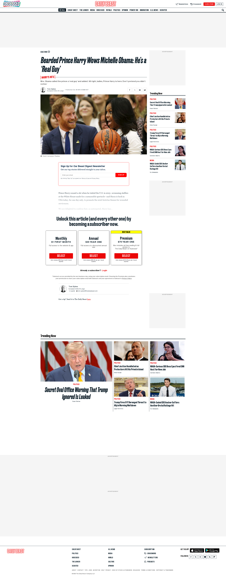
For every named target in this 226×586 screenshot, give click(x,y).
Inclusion (136, 570)
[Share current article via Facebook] (130, 90)
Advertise (96, 570)
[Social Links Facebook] (191, 557)
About (74, 570)
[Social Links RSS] (210, 557)
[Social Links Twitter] (196, 557)
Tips (86, 570)
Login (104, 270)
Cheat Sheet (73, 10)
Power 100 (134, 10)
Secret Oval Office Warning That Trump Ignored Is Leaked (76, 393)
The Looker (84, 10)
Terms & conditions (148, 570)
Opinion (125, 10)
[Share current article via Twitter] (135, 90)
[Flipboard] (214, 557)
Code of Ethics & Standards (122, 570)
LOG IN (219, 4)
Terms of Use (85, 178)
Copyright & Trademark (164, 570)
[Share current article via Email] (140, 90)
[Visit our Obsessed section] (19, 4)
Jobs (90, 570)
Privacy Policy (96, 178)
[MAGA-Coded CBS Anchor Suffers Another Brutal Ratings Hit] (180, 170)
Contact (80, 570)
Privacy (108, 570)
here (89, 299)
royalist (72, 291)
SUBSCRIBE (209, 4)
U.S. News (154, 10)
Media (92, 10)
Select (61, 255)
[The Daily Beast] (106, 4)
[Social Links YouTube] (205, 557)
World (110, 558)
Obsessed (100, 10)
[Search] (223, 10)
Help (103, 570)
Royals (109, 10)
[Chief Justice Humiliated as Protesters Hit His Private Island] (180, 122)
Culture (111, 562)
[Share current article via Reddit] (145, 90)
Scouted (163, 10)
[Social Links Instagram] (200, 557)
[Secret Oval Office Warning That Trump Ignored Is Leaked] (180, 108)
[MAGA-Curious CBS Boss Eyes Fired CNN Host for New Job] (180, 156)
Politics (116, 10)
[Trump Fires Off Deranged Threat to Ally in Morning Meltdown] (180, 139)
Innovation (144, 10)
